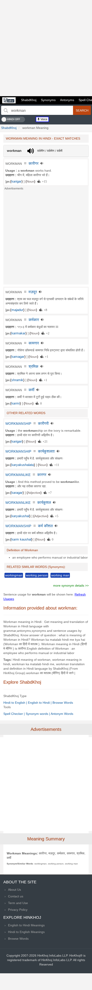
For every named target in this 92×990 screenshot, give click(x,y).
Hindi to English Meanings (26, 932)
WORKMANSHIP (18, 424)
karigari (16, 441)
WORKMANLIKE (18, 475)
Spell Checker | (14, 714)
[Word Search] (6, 110)
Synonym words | (38, 714)
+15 (43, 181)
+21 (44, 441)
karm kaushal (21, 539)
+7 (49, 492)
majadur (17, 310)
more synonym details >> (71, 585)
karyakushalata (22, 465)
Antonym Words (62, 714)
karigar (16, 181)
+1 (45, 356)
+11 (56, 464)
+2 (46, 333)
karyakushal (20, 516)
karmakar (18, 333)
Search (82, 110)
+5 (55, 515)
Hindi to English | (15, 702)
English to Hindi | (40, 702)
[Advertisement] (46, 48)
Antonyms (67, 100)
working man (60, 575)
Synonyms (48, 100)
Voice (43, 119)
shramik (17, 380)
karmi (15, 403)
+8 (44, 309)
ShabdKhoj (28, 100)
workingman (13, 575)
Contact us (15, 896)
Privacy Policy (17, 909)
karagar (17, 493)
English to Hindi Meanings (26, 925)
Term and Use (18, 903)
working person (37, 575)
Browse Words (62, 702)
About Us (14, 889)
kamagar (17, 357)
